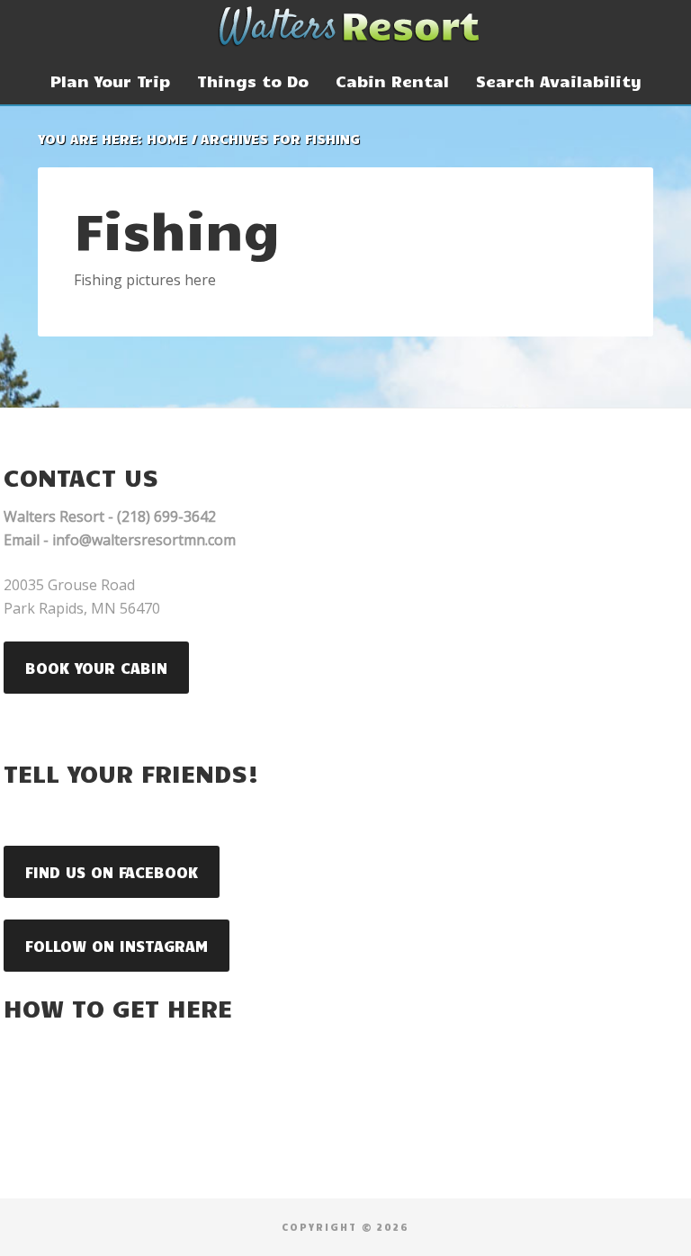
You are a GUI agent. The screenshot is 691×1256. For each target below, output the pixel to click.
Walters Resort (345, 27)
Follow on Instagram (116, 946)
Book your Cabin (96, 668)
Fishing (177, 228)
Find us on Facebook (111, 872)
